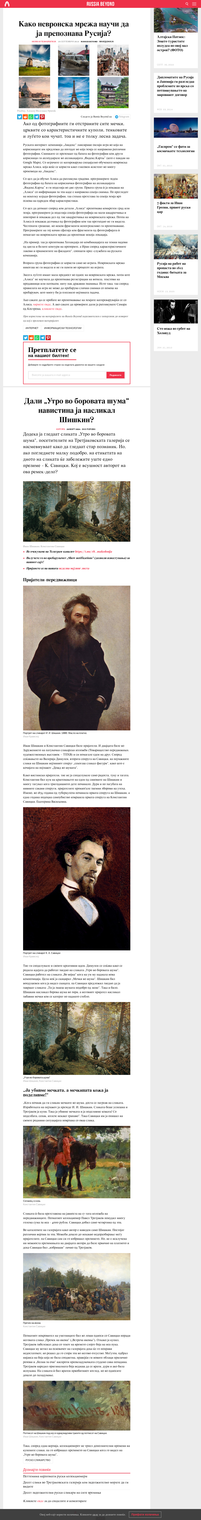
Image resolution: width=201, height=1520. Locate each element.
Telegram (124, 117)
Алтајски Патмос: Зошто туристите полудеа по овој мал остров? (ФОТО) (172, 43)
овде (40, 1501)
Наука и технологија (44, 42)
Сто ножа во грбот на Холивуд (173, 331)
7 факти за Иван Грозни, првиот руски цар (173, 207)
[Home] (7, 4)
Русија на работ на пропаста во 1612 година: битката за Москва (171, 270)
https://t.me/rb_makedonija (93, 551)
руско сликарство (38, 1460)
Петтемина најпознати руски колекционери (55, 1476)
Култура (60, 429)
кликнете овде (52, 309)
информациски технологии (62, 328)
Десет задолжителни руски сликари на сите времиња (62, 1492)
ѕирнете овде (42, 304)
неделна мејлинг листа (74, 568)
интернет (32, 328)
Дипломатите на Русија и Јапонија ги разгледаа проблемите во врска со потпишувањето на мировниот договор (175, 86)
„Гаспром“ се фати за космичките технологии (176, 149)
